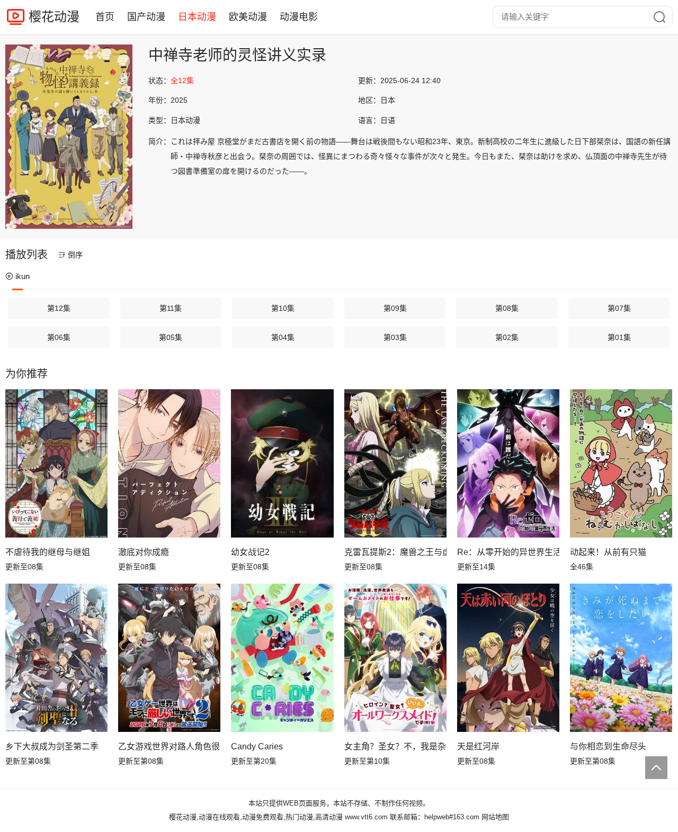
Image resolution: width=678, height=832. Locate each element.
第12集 (58, 308)
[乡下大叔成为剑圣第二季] (56, 658)
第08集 (507, 308)
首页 (104, 17)
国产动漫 (146, 17)
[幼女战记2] (282, 463)
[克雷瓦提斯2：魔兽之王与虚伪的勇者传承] (395, 463)
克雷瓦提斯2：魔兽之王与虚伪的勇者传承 (395, 552)
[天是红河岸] (508, 658)
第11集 (170, 308)
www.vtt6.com (366, 817)
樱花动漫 (54, 17)
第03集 (395, 337)
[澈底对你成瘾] (169, 463)
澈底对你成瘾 (143, 552)
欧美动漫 (248, 17)
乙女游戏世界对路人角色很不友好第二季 (169, 746)
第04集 (283, 337)
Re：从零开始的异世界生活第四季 (508, 552)
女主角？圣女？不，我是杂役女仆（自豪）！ (395, 746)
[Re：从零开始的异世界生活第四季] (508, 463)
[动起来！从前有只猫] (621, 463)
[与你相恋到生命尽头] (621, 658)
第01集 (619, 337)
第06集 (58, 337)
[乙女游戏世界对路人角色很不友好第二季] (169, 658)
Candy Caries (257, 746)
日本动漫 (197, 17)
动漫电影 (299, 17)
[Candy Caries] (282, 658)
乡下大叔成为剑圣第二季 (52, 746)
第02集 (507, 337)
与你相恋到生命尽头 (608, 746)
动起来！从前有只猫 (608, 552)
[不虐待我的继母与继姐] (56, 463)
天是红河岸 (478, 746)
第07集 (619, 308)
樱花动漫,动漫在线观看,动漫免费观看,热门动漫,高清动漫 (256, 817)
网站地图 (495, 817)
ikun (22, 276)
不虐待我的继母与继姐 (47, 552)
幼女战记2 (250, 552)
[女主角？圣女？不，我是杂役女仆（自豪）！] (395, 658)
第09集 (395, 308)
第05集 (170, 337)
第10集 (283, 308)
